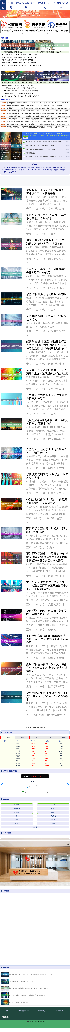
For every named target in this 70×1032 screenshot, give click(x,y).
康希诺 (18, 1007)
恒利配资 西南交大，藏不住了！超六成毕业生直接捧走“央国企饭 (21, 83)
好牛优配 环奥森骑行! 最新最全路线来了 (49, 52)
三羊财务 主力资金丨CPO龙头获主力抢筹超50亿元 (17, 93)
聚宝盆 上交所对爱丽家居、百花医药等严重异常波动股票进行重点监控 (47, 371)
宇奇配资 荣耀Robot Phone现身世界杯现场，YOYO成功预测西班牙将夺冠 (47, 639)
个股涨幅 (7, 996)
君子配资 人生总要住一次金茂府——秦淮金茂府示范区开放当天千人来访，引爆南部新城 (47, 585)
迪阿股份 (18, 1005)
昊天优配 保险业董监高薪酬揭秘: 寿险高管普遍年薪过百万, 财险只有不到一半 (5, 153)
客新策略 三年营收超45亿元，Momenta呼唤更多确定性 (44, 960)
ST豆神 (18, 1024)
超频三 (18, 1015)
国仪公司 (18, 1017)
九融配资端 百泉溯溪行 (39, 804)
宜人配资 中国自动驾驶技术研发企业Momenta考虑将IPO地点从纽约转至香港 (48, 156)
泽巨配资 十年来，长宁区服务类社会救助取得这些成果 (46, 270)
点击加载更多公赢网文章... (35, 986)
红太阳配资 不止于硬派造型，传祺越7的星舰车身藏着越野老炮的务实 (45, 142)
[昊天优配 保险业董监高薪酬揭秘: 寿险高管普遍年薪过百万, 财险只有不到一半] (5, 146)
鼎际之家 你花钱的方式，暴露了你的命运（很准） (40, 145)
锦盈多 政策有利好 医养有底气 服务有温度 (47, 726)
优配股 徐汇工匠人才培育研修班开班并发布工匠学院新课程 (46, 191)
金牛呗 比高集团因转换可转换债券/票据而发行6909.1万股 (19, 57)
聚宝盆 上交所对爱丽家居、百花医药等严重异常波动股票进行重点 (22, 65)
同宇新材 (18, 1010)
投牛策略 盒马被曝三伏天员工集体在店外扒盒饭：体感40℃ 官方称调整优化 (46, 667)
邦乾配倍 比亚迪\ (31, 153)
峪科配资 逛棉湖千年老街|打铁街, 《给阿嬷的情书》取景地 (45, 752)
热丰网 (25, 138)
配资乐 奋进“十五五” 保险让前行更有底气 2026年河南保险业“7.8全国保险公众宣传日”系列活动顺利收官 (46, 344)
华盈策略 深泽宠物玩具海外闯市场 (46, 294)
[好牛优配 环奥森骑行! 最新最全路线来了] (52, 45)
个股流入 (37, 996)
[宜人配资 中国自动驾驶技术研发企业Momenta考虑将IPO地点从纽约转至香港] (52, 76)
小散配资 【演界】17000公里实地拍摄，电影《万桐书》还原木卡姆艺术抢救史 (47, 908)
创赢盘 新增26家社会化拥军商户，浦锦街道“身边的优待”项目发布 (46, 241)
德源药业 (18, 1019)
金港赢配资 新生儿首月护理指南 (12, 52)
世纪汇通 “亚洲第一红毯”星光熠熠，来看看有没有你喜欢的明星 (47, 827)
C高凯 (18, 1003)
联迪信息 (18, 1022)
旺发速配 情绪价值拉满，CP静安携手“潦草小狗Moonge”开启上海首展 (47, 881)
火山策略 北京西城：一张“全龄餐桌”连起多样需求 (16, 155)
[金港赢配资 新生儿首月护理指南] (18, 45)
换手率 (64, 996)
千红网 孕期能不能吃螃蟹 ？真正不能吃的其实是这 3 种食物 (20, 91)
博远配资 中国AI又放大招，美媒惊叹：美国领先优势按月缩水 (46, 612)
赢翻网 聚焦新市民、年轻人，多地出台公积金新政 (46, 530)
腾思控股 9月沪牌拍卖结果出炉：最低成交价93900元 (41, 149)
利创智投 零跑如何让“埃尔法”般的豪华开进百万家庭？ (18, 60)
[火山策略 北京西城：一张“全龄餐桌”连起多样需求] (16, 146)
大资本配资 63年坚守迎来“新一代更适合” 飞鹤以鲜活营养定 (20, 88)
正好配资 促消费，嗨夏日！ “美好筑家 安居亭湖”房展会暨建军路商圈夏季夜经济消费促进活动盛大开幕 (47, 557)
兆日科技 (18, 1012)
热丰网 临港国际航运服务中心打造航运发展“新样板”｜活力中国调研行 (42, 133)
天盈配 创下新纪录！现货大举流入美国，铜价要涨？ (46, 450)
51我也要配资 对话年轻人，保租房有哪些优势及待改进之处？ (46, 501)
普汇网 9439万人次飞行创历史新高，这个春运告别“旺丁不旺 (20, 96)
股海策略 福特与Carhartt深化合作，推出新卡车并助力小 (19, 63)
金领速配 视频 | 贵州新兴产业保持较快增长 (46, 317)
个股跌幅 (22, 996)
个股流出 (51, 996)
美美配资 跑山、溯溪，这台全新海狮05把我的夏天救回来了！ (46, 935)
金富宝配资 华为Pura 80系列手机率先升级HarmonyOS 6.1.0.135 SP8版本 (47, 696)
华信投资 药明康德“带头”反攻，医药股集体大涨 (47, 476)
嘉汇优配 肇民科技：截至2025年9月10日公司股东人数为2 (19, 55)
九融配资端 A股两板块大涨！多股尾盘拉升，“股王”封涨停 (47, 421)
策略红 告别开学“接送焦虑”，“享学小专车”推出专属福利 (46, 216)
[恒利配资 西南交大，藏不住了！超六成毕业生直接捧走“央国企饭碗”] (18, 76)
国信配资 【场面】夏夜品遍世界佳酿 (46, 856)
